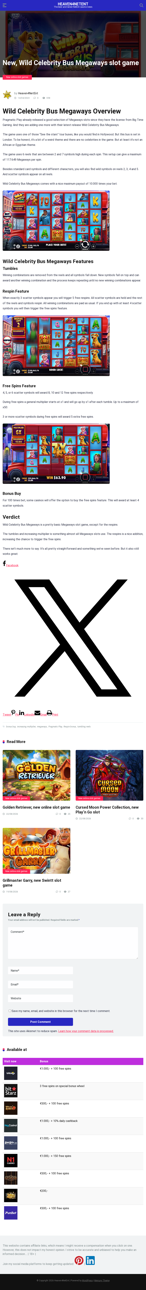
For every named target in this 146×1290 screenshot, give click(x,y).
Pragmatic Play (55, 726)
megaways (42, 726)
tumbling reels (84, 726)
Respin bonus (70, 726)
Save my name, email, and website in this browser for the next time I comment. (61, 1011)
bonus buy (11, 726)
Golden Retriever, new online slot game (36, 807)
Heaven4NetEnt (73, 4)
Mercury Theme (102, 1280)
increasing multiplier (26, 726)
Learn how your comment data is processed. (86, 1031)
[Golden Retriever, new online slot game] (36, 775)
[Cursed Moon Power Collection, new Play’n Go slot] (109, 775)
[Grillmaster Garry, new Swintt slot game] (36, 851)
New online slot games (17, 77)
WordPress (87, 1280)
